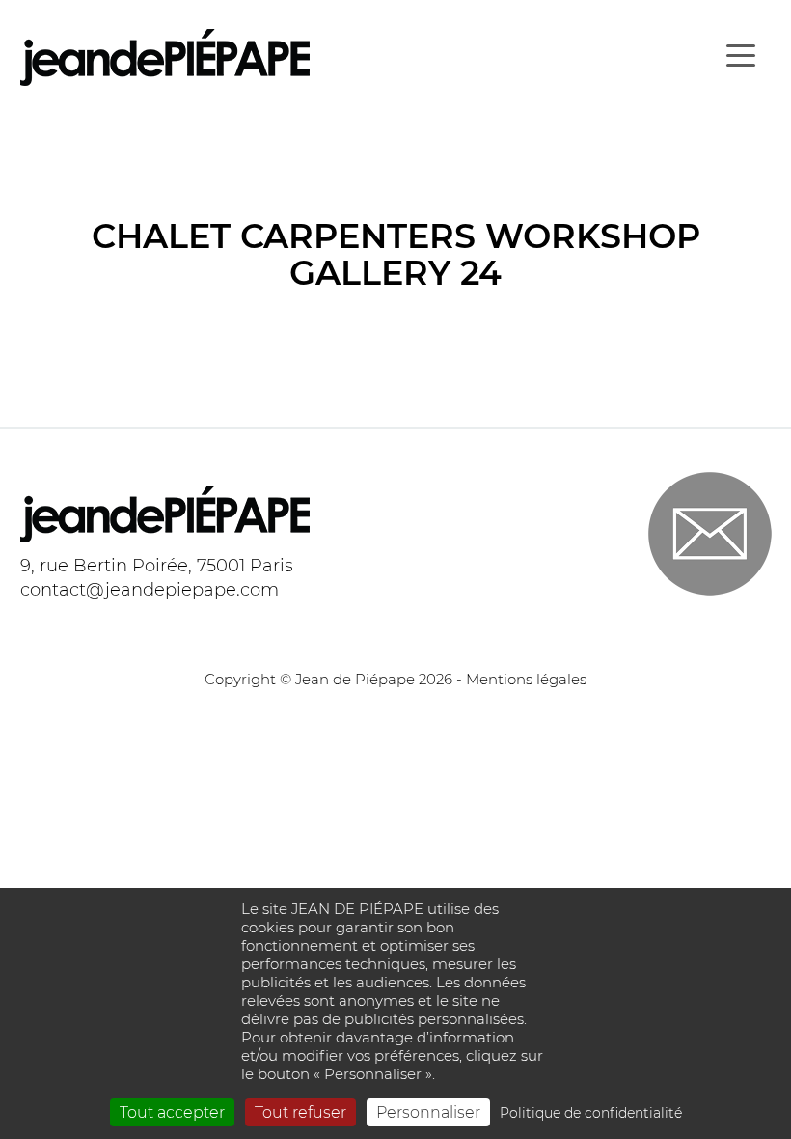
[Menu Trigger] (740, 55)
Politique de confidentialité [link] (591, 1113)
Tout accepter (172, 1112)
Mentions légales (526, 679)
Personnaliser (428, 1112)
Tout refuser (300, 1112)
